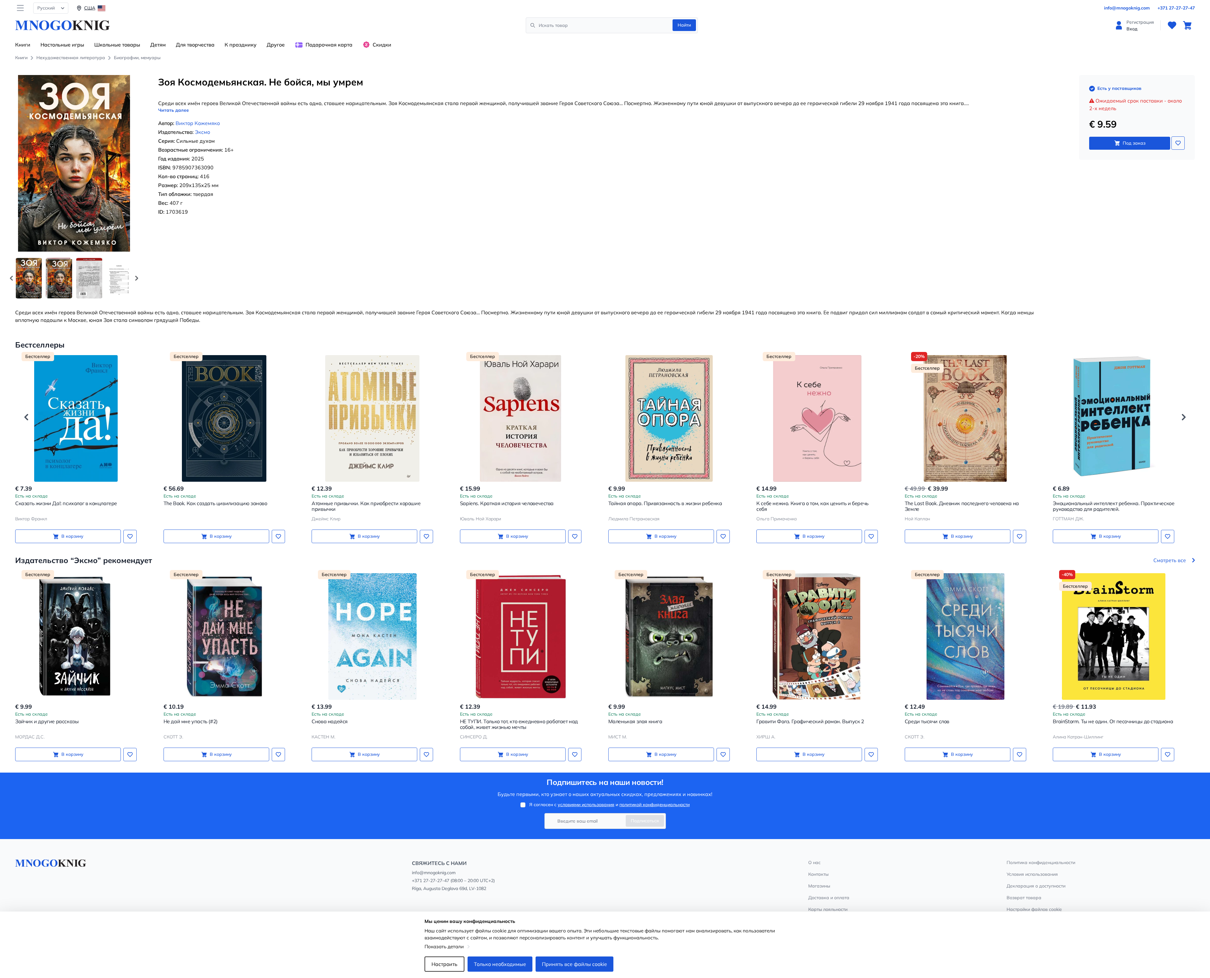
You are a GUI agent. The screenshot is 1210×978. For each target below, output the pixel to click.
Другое (276, 44)
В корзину (72, 536)
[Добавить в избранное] (1178, 143)
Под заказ (1134, 143)
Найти (684, 25)
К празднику (241, 44)
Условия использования (1032, 874)
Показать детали (444, 947)
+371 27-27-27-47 (1176, 8)
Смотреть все (1169, 560)
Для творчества (195, 44)
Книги (22, 44)
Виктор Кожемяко (198, 123)
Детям (158, 44)
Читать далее (173, 110)
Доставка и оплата (828, 897)
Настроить (444, 964)
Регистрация (1140, 22)
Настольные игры (62, 44)
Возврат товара (1024, 897)
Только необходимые (500, 964)
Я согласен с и (609, 804)
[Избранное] (1172, 25)
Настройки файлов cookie (1034, 909)
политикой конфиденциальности (654, 804)
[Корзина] (1187, 25)
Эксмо (202, 132)
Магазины (819, 886)
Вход (1132, 29)
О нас (814, 862)
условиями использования (586, 804)
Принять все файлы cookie (574, 964)
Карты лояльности (827, 909)
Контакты (818, 874)
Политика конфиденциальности (1041, 862)
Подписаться (645, 821)
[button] (136, 278)
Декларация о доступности (1036, 886)
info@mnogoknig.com (1127, 8)
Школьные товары (117, 44)
